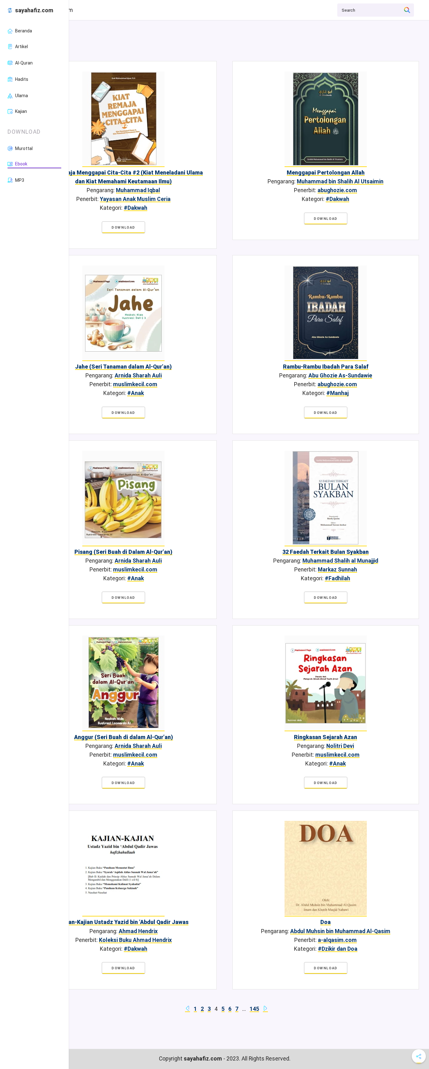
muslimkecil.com (135, 384)
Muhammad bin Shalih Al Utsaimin (340, 181)
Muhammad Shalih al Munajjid (340, 561)
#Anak (135, 393)
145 (254, 1009)
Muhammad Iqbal (138, 190)
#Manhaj (337, 393)
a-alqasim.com (337, 940)
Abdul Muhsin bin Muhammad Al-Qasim (340, 931)
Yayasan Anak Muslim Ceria (135, 199)
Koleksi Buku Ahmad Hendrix (135, 940)
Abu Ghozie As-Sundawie (340, 375)
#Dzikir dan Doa (337, 949)
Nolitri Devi (340, 746)
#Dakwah (135, 208)
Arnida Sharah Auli (138, 375)
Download (123, 227)
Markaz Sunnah (337, 569)
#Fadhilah (337, 578)
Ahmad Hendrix (138, 931)
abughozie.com (337, 190)
